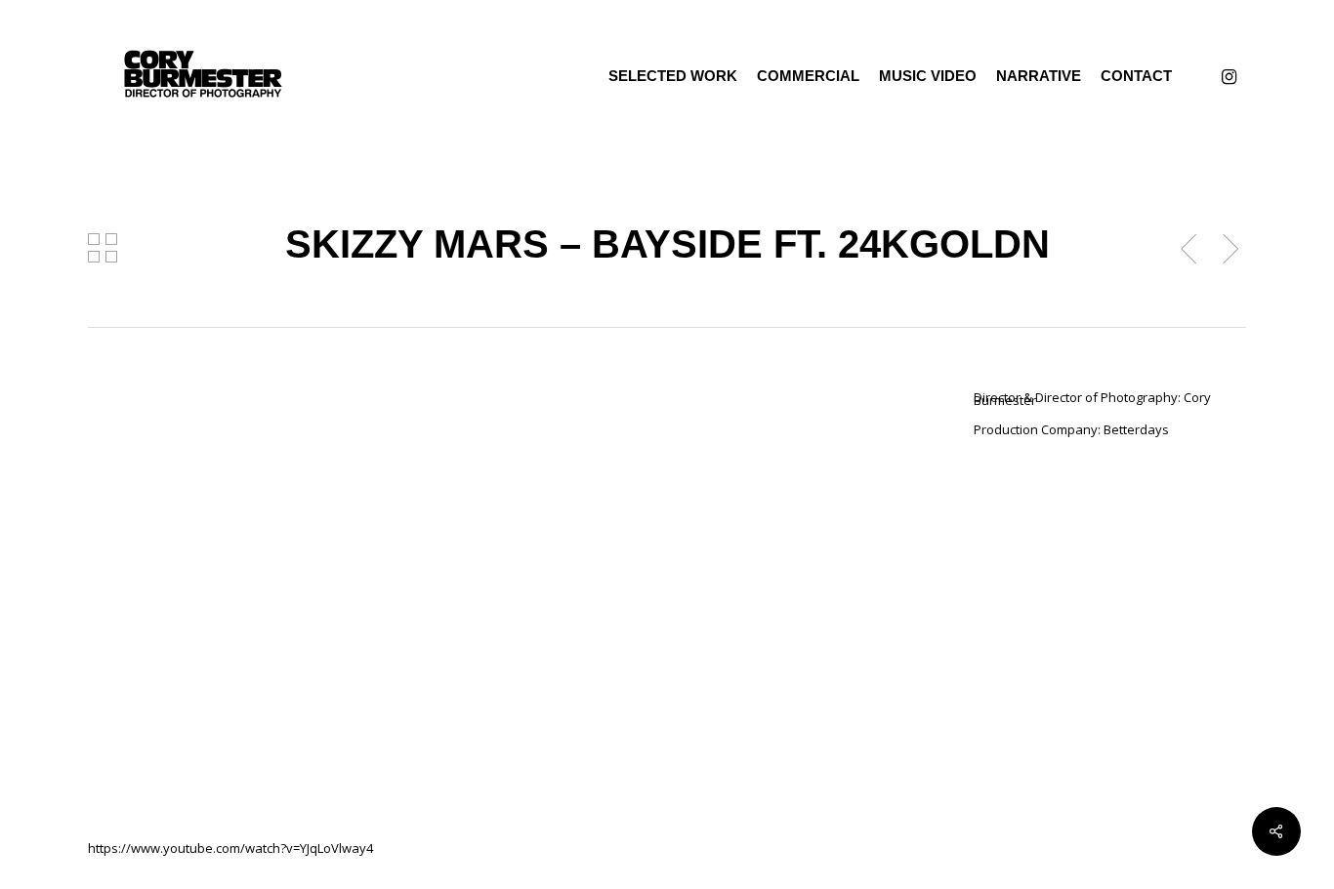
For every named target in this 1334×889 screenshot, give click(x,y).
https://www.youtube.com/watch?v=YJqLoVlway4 (230, 848)
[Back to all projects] (102, 247)
